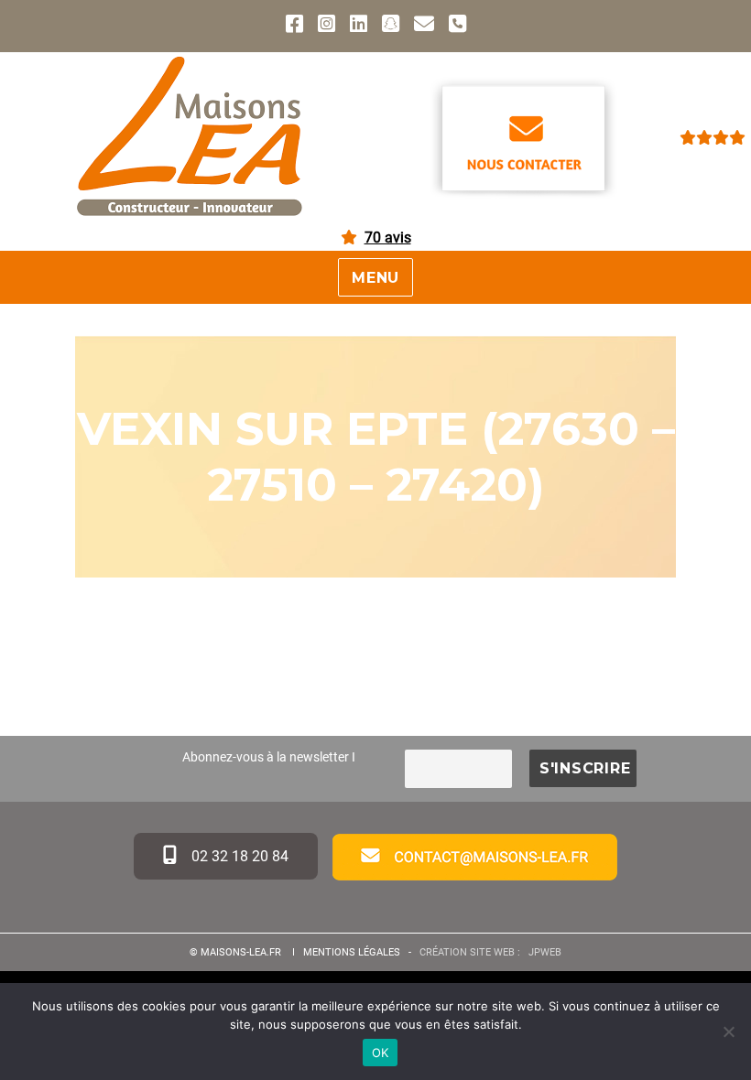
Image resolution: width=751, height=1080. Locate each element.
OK (380, 1052)
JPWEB (544, 952)
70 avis (388, 237)
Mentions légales (351, 952)
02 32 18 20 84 (238, 856)
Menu (375, 277)
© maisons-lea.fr (237, 952)
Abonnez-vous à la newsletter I (268, 757)
